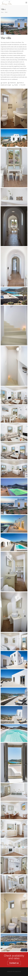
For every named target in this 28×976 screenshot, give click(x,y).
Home (2, 12)
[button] (14, 963)
